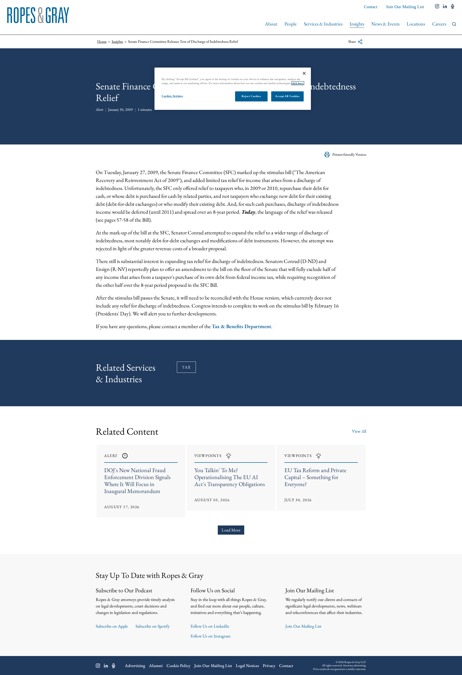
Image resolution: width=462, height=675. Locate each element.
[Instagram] (98, 665)
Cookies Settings (172, 95)
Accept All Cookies (287, 96)
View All (359, 431)
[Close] (304, 73)
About (271, 24)
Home (102, 41)
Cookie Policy (178, 665)
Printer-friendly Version (349, 154)
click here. (298, 83)
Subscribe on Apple (112, 626)
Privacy (269, 665)
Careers (439, 24)
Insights (357, 24)
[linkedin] (445, 6)
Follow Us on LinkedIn (210, 626)
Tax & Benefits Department (241, 326)
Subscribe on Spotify (152, 626)
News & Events (385, 24)
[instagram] (437, 6)
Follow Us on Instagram (211, 636)
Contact (370, 6)
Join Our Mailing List (405, 6)
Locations (416, 24)
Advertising (135, 665)
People (290, 24)
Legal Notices (247, 665)
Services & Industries (323, 24)
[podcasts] (452, 6)
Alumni (156, 665)
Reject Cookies (251, 96)
